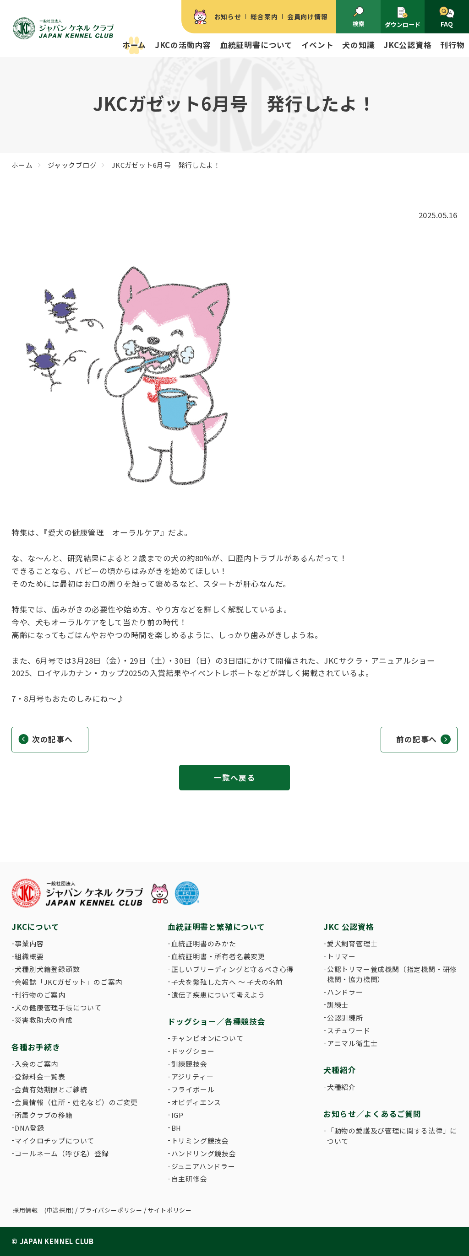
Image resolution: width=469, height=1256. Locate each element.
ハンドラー (345, 992)
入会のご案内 (36, 1063)
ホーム (134, 44)
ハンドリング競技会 (203, 1153)
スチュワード (349, 1030)
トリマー (341, 956)
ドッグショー (193, 1051)
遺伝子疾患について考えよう (218, 994)
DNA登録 (29, 1128)
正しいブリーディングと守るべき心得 (232, 969)
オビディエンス (196, 1102)
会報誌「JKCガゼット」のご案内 (68, 982)
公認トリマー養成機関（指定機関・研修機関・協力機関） (392, 974)
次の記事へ (52, 739)
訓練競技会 (189, 1063)
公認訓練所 (345, 1017)
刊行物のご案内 (40, 994)
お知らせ (227, 16)
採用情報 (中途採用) (43, 1210)
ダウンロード (402, 24)
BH (176, 1128)
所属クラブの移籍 (43, 1115)
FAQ (447, 24)
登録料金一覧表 (40, 1076)
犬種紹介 (341, 1087)
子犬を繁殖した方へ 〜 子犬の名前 (227, 982)
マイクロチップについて (54, 1140)
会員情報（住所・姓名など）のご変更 (76, 1102)
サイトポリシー (169, 1210)
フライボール (193, 1089)
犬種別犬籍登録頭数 (47, 969)
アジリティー (192, 1076)
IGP (177, 1115)
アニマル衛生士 (352, 1043)
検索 (359, 23)
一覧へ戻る (234, 777)
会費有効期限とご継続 (51, 1089)
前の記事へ (416, 739)
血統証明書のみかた (203, 943)
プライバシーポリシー (110, 1210)
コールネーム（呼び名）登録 (62, 1153)
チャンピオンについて (207, 1038)
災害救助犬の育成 (43, 1020)
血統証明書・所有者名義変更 (218, 956)
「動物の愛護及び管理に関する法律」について (392, 1135)
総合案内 (264, 16)
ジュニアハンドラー (203, 1166)
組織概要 (29, 956)
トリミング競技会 (200, 1140)
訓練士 (338, 1004)
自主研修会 (189, 1178)
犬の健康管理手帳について (58, 1007)
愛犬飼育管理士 (352, 943)
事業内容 (29, 943)
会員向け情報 (307, 16)
